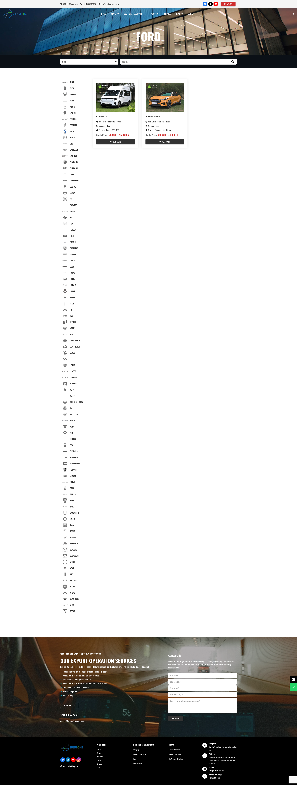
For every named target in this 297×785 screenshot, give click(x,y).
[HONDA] (74, 279)
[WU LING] (74, 580)
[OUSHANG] (74, 451)
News (98, 767)
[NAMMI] (74, 420)
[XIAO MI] (74, 586)
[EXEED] (74, 211)
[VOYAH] (74, 568)
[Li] (74, 359)
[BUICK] (74, 137)
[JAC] (74, 316)
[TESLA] (74, 531)
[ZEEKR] (74, 611)
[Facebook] (205, 4)
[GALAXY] (74, 254)
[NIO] (74, 433)
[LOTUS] (74, 365)
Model (64, 61)
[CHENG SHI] (74, 168)
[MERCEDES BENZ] (74, 402)
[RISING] (74, 494)
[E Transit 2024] (115, 84)
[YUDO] (74, 605)
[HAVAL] (74, 273)
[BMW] (74, 131)
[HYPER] (74, 297)
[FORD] (74, 236)
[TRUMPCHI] (74, 543)
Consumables (137, 763)
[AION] (74, 82)
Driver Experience (175, 754)
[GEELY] (74, 260)
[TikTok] (210, 4)
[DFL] (74, 199)
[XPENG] (74, 593)
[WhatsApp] (293, 687)
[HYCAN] (74, 291)
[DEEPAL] (74, 187)
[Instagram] (78, 759)
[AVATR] (74, 107)
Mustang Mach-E (152, 116)
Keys (134, 759)
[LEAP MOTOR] (74, 346)
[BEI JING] (74, 119)
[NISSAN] (74, 439)
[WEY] (74, 574)
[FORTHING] (74, 248)
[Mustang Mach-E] (164, 84)
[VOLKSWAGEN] (74, 556)
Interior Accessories (140, 754)
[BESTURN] (74, 125)
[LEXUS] (74, 353)
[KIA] (74, 334)
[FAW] (74, 223)
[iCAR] (74, 303)
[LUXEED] (74, 371)
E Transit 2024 (103, 116)
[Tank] (74, 525)
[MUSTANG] (74, 414)
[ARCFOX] (74, 94)
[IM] (74, 310)
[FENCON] (74, 230)
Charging (136, 749)
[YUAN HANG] (74, 599)
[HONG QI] (74, 285)
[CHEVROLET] (74, 180)
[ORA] (74, 445)
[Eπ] (74, 217)
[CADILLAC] (74, 150)
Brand (99, 753)
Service (99, 764)
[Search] (293, 13)
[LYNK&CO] (74, 377)
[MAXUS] (74, 396)
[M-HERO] (74, 383)
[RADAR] (74, 482)
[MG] (74, 408)
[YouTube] (215, 4)
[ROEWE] (74, 500)
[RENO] (74, 488)
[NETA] (74, 426)
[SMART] (74, 519)
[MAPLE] (74, 390)
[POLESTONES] (74, 463)
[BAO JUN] (74, 113)
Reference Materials (176, 759)
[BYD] (74, 143)
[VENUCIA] (74, 550)
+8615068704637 (215, 778)
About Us (100, 756)
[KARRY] (74, 328)
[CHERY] (74, 174)
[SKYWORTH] (74, 513)
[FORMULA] (74, 242)
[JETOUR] (74, 322)
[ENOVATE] (74, 205)
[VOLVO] (74, 562)
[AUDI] (74, 100)
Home (99, 749)
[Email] (293, 679)
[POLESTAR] (74, 457)
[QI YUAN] (74, 476)
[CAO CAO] (74, 156)
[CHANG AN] (74, 162)
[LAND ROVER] (74, 340)
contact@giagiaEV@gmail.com (72, 721)
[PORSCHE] (74, 470)
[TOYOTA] (74, 537)
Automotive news (174, 749)
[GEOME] (74, 267)
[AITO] (74, 88)
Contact (99, 760)
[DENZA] (74, 193)
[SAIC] (74, 506)
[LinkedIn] (68, 759)
